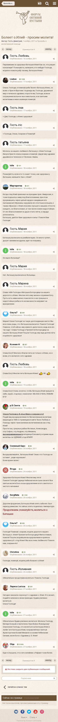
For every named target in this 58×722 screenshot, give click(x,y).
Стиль (33, 717)
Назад (8, 49)
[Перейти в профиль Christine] (5, 553)
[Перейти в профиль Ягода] (5, 470)
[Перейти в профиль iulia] (5, 167)
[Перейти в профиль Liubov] (5, 80)
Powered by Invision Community (29, 721)
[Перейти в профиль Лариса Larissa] (5, 588)
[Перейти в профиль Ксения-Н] (5, 345)
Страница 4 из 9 (29, 49)
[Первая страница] (2, 49)
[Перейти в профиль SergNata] (5, 496)
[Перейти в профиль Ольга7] (5, 314)
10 (54, 678)
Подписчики (26, 678)
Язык (23, 717)
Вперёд (48, 49)
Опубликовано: (23, 59)
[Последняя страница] (55, 49)
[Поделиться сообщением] (53, 59)
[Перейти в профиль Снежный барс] (5, 447)
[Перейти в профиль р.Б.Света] (5, 407)
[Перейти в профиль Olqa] (5, 645)
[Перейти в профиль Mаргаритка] (5, 187)
